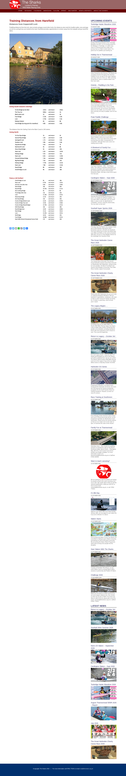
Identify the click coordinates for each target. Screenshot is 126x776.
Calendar (37, 10)
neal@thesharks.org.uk (86, 768)
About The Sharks (101, 10)
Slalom (56, 10)
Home (20, 10)
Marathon (47, 10)
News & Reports (85, 10)
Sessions (28, 10)
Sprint (63, 10)
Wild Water (72, 10)
